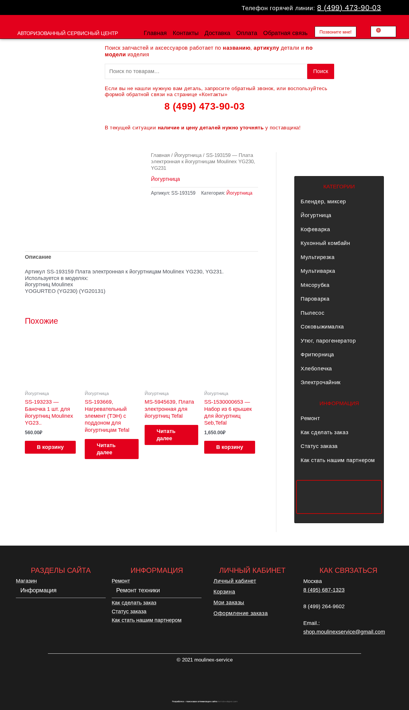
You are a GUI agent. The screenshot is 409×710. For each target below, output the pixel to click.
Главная (155, 33)
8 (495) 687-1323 (324, 590)
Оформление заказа (240, 613)
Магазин (26, 581)
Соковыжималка (322, 327)
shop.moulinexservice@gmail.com (344, 632)
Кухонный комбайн (325, 243)
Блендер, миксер (323, 202)
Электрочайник (321, 382)
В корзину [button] (50, 447)
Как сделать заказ (324, 432)
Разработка (178, 701)
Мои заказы (228, 602)
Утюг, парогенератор (328, 341)
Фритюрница (317, 355)
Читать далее (106, 448)
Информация (38, 590)
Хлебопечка (316, 369)
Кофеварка (315, 229)
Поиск (320, 71)
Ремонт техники (138, 590)
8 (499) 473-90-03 (349, 7)
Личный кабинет (234, 581)
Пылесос (312, 313)
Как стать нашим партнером (338, 460)
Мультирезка (318, 257)
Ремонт (310, 418)
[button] (339, 201)
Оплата (246, 33)
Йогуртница (188, 155)
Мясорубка (315, 285)
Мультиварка (318, 271)
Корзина (224, 592)
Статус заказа (319, 446)
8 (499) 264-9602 (324, 606)
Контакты (186, 33)
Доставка (217, 33)
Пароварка (315, 299)
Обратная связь (285, 33)
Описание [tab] (38, 257)
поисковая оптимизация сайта (201, 701)
